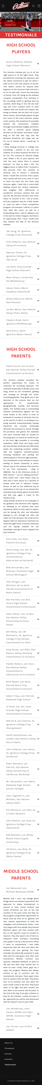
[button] (3, 6)
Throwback (9, 1048)
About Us (8, 1043)
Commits (8, 1059)
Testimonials (10, 1065)
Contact (8, 1054)
